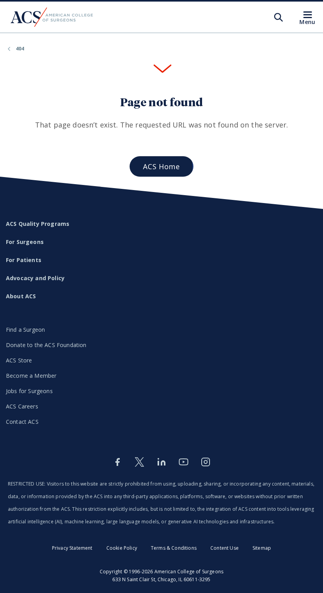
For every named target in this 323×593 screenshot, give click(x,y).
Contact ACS (22, 421)
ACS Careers (22, 406)
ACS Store (19, 360)
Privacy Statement (72, 548)
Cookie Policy (121, 548)
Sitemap (261, 548)
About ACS (21, 296)
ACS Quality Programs (37, 223)
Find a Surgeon (25, 329)
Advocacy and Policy (35, 278)
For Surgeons (25, 242)
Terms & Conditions (174, 548)
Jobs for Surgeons (29, 391)
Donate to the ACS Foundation (46, 345)
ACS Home (161, 166)
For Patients (23, 260)
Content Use (224, 548)
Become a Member (31, 375)
